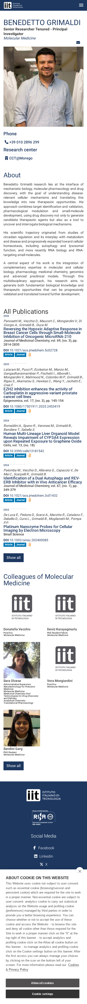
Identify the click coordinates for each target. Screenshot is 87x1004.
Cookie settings (42, 994)
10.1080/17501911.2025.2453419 (31, 406)
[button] (78, 42)
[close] (80, 871)
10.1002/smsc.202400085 (25, 540)
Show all (13, 557)
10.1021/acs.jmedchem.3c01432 (30, 495)
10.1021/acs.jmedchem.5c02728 (30, 350)
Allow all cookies (42, 983)
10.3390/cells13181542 (23, 451)
